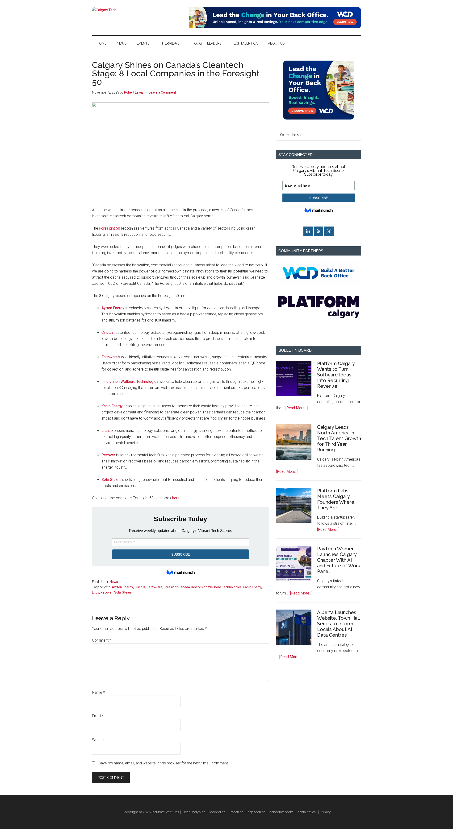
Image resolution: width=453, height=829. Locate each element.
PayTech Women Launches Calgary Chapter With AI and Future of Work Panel (338, 560)
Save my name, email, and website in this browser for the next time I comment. (163, 763)
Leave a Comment (162, 92)
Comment (101, 640)
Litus (105, 430)
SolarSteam (111, 479)
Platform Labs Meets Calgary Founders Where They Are (335, 499)
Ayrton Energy (112, 308)
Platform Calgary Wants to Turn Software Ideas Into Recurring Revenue (336, 375)
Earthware (109, 357)
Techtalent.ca (306, 812)
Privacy (325, 812)
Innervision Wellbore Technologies (130, 381)
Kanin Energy (112, 406)
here (176, 498)
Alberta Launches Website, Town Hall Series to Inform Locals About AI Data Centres (338, 624)
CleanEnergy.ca (193, 812)
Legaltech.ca (255, 812)
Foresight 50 (109, 228)
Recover (108, 455)
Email (98, 716)
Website (98, 739)
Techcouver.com (280, 812)
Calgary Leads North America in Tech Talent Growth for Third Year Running (339, 438)
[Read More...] (296, 408)
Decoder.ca (216, 812)
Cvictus (107, 332)
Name (98, 692)
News (114, 582)
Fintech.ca (235, 812)
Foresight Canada (177, 587)
